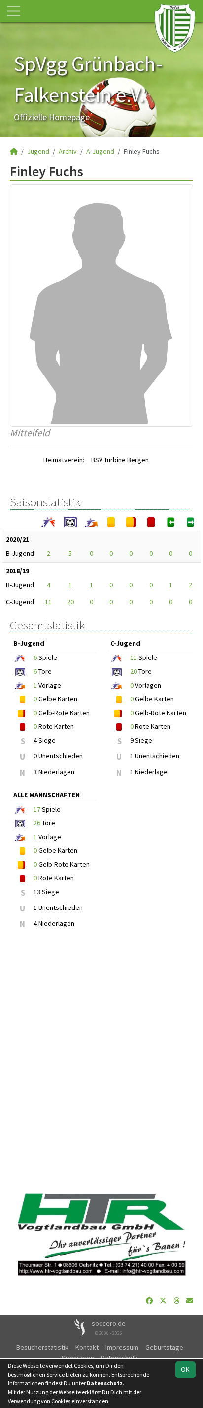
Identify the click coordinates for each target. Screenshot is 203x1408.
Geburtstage (164, 1347)
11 (48, 601)
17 (37, 809)
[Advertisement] (101, 1061)
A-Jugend (100, 151)
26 (37, 822)
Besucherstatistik (42, 1347)
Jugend (38, 151)
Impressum (121, 1347)
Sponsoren (78, 1357)
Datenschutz (119, 1357)
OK (185, 1369)
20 (70, 601)
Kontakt (87, 1347)
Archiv (68, 151)
